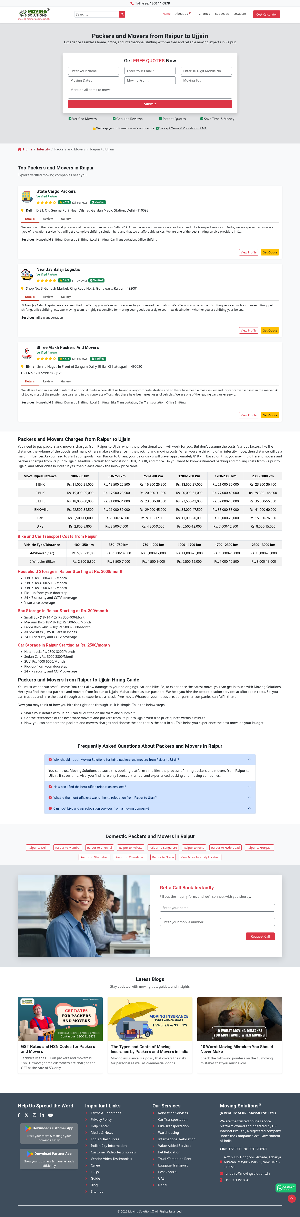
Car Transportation (173, 1119)
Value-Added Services (174, 1145)
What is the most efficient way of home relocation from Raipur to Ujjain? (105, 798)
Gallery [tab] (66, 219)
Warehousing (168, 1132)
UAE (161, 1178)
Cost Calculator (266, 14)
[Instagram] (34, 1115)
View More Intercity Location (200, 857)
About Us (182, 14)
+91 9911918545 (238, 1180)
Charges (204, 14)
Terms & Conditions (106, 1113)
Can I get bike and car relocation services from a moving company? (101, 808)
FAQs (95, 1172)
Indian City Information (109, 1145)
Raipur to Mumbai (67, 847)
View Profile (249, 252)
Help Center (100, 1126)
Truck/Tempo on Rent (174, 1158)
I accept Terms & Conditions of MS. (183, 128)
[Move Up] (292, 1199)
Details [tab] (30, 219)
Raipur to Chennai (99, 847)
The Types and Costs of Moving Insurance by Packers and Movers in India (149, 1049)
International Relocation (177, 1139)
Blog (94, 1185)
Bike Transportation (173, 1126)
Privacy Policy (101, 1119)
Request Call (260, 936)
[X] (26, 1115)
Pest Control (167, 1172)
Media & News (102, 1132)
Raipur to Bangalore (163, 847)
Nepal (162, 1185)
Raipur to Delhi (38, 847)
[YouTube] (50, 1115)
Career (96, 1165)
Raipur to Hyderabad (225, 847)
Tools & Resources (105, 1139)
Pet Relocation (169, 1152)
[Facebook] (19, 1115)
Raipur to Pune (194, 847)
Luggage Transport (173, 1165)
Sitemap (97, 1191)
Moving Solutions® (141, 1211)
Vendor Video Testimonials (111, 1158)
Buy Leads (222, 14)
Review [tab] (48, 219)
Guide (95, 1178)
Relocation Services (173, 1113)
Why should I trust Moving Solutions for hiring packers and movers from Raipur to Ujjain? (116, 760)
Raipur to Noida (163, 857)
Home (167, 14)
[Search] (122, 14)
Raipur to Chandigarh (130, 857)
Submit (150, 104)
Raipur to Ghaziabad (94, 857)
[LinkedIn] (42, 1115)
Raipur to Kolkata (130, 847)
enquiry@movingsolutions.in (248, 1173)
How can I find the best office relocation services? (89, 787)
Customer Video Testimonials (113, 1152)
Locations (240, 14)
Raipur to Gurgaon (259, 847)
